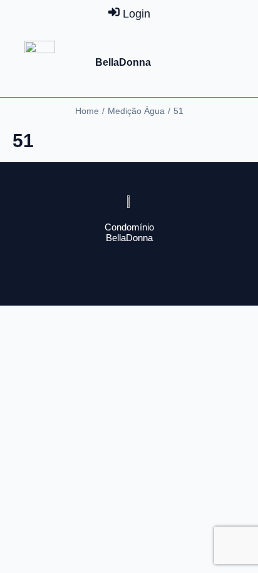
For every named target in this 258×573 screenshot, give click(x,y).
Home (87, 111)
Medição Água (136, 111)
